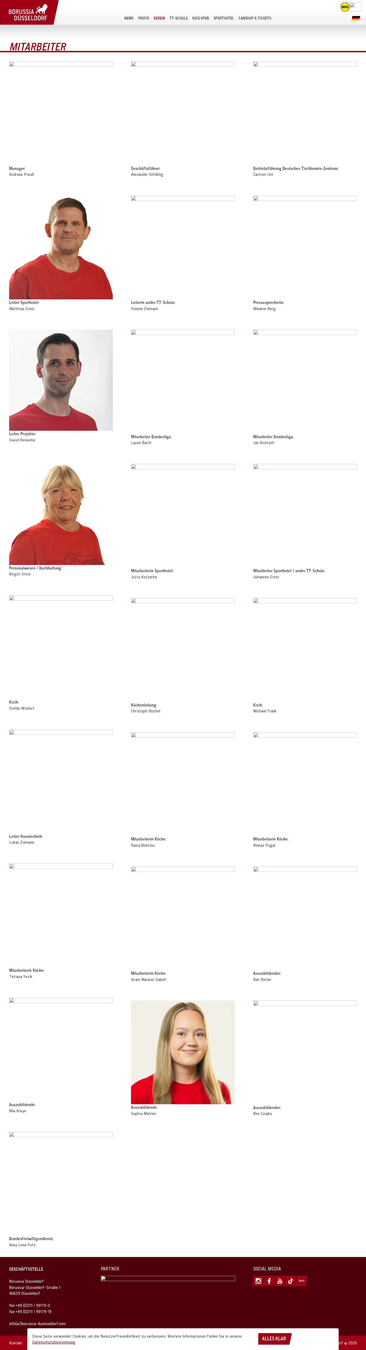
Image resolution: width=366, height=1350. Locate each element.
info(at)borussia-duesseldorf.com (37, 1323)
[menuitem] (129, 18)
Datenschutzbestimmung (53, 1342)
